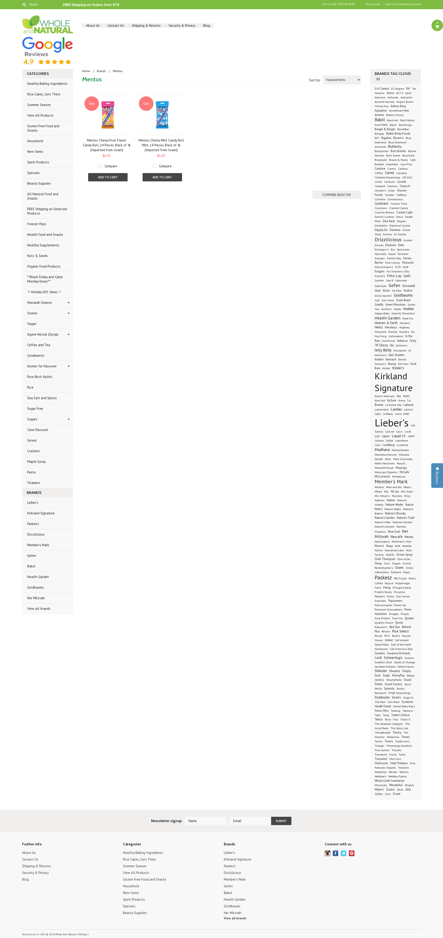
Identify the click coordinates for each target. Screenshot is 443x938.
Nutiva (379, 550)
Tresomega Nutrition (399, 745)
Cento (378, 181)
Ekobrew (390, 245)
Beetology (405, 125)
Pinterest (352, 853)
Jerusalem (400, 350)
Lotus (389, 440)
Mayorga (401, 467)
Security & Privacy (182, 25)
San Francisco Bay (401, 649)
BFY (377, 138)
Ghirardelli (408, 286)
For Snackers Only (398, 271)
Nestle (409, 537)
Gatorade (401, 280)
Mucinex (397, 496)
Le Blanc (388, 414)
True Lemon (382, 750)
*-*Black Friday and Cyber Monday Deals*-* (45, 279)
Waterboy (381, 772)
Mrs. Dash (407, 491)
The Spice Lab (399, 728)
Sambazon (382, 649)
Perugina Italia (402, 587)
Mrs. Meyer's (382, 496)
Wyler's (379, 789)
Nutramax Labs (394, 550)
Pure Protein (382, 618)
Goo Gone (388, 300)
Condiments (35, 355)
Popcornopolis (384, 605)
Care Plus (406, 164)
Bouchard (408, 155)
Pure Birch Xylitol (39, 377)
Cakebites (392, 164)
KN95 (406, 396)
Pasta (31, 472)
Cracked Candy (398, 208)
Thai (395, 719)
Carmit (389, 173)
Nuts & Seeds (37, 256)
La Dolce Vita (393, 405)
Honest (392, 331)
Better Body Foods (398, 134)
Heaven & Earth (386, 323)
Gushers (386, 309)
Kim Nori (403, 364)
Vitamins (33, 483)
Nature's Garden (385, 517)
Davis (399, 216)
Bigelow (386, 138)
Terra (388, 719)
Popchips (380, 600)
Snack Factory (393, 684)
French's (380, 276)
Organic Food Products (43, 266)
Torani (405, 737)
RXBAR (389, 640)
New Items (35, 151)
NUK (397, 546)
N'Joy (407, 496)
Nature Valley (392, 509)
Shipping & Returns (146, 25)
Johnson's (381, 355)
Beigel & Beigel (385, 129)
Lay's (378, 414)
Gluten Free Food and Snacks (43, 128)
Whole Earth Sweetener (389, 780)
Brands (101, 71)
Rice (30, 387)
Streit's (396, 697)
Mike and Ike (394, 487)
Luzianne (402, 445)
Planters (380, 596)
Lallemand (382, 409)
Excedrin (403, 254)
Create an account (409, 4)
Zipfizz (379, 794)
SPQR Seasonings (399, 693)
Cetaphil (380, 186)
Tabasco (407, 710)
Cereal (32, 440)
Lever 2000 (402, 414)
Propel (405, 614)
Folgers (380, 271)
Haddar (408, 309)
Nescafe (397, 536)
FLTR (398, 267)
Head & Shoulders (403, 313)
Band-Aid (392, 120)
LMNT (411, 436)
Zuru (388, 794)
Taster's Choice (400, 715)
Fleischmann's (384, 267)
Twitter (344, 853)
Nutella (406, 546)
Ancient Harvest (384, 101)
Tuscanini (381, 759)
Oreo (387, 563)
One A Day (403, 559)
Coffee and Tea (38, 345)
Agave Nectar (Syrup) (42, 334)
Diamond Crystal (399, 225)
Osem (399, 567)
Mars (388, 459)
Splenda (389, 688)
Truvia (393, 754)
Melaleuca (398, 476)
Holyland (380, 331)
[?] (378, 79)
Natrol (391, 500)
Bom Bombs (398, 151)
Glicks (386, 290)
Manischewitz (400, 450)
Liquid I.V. (399, 436)
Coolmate (381, 203)
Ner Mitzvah (36, 598)
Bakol (31, 566)
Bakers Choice (395, 115)
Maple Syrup (36, 461)
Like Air (389, 431)
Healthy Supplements (43, 245)
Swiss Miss (382, 711)
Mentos (379, 487)
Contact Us (116, 25)
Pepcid (389, 583)
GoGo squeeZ (383, 295)
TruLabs (396, 750)
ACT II (399, 93)
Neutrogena (382, 541)
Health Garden (38, 577)
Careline (380, 168)
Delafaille (381, 225)
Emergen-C (382, 249)
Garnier (379, 280)
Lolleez (379, 440)
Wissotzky (381, 785)
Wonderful (396, 785)
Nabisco (380, 500)
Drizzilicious (36, 534)
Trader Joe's (402, 741)
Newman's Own (401, 541)
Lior (377, 436)
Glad (377, 290)
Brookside (381, 160)
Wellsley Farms (397, 776)
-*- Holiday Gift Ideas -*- (44, 292)
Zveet (396, 794)
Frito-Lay (394, 275)
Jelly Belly (383, 350)
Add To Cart (108, 177)
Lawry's (408, 409)
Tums (402, 754)
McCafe (404, 472)
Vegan (31, 324)
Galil (407, 276)
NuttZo (390, 554)
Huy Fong (380, 336)
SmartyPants (394, 679)
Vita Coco (395, 759)
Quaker (409, 618)
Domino (395, 230)
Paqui (406, 572)
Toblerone (393, 737)
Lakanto (409, 405)
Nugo (389, 546)
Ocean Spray (404, 554)
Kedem (379, 359)
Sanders (380, 653)
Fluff (405, 267)
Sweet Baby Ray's (404, 706)
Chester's (380, 190)
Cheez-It (405, 186)
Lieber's (32, 502)
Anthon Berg (398, 106)
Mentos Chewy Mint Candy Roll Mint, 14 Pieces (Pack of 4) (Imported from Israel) (161, 145)
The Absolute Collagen (389, 724)
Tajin (378, 715)
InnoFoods (388, 340)
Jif (410, 350)
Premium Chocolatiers (388, 609)
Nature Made (394, 504)
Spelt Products (38, 162)
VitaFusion (381, 763)
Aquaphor (381, 110)
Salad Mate (382, 644)
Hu (413, 331)
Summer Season (39, 105)
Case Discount (37, 430)
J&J (392, 345)
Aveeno (379, 115)
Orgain (396, 563)
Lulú (377, 445)
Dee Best (389, 221)
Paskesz (33, 524)
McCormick (382, 476)
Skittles (379, 679)
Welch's (403, 772)
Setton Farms (406, 666)
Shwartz (394, 671)
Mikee (378, 491)
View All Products (40, 115)
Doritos (387, 234)
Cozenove (381, 208)
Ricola (378, 635)
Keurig (392, 364)
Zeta (408, 789)
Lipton (386, 436)
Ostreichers (382, 572)
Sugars (32, 419)
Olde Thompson (385, 559)
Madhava (382, 449)
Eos (393, 249)
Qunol (399, 622)
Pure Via (397, 618)
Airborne (380, 97)
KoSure (391, 400)
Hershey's (391, 327)
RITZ (387, 635)
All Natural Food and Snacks (42, 196)
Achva (390, 93)
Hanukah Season (39, 302)
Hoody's (404, 331)
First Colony (392, 262)
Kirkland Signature (41, 513)
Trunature (381, 754)
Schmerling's (393, 657)
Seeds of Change (404, 662)
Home (86, 71)
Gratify (379, 305)
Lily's (399, 431)
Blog (206, 25)
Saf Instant (402, 640)
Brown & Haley (398, 160)
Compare (111, 166)
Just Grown (396, 355)
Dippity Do (381, 230)
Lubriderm (401, 440)
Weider (393, 772)
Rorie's (396, 635)
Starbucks (382, 697)
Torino (378, 741)
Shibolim (381, 671)
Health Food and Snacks (45, 234)
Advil (408, 93)
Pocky (390, 596)
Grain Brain (403, 300)
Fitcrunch (408, 263)
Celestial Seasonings (387, 177)
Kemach (391, 359)
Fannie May (394, 258)
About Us (93, 25)
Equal (392, 254)
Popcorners (395, 600)
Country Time (398, 203)
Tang (386, 715)
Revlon (386, 631)
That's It (405, 719)
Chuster (389, 195)
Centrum (389, 181)
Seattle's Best (383, 662)
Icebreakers (396, 336)
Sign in (389, 4)
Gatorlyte (380, 286)
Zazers (390, 789)
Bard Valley (407, 120)
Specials (33, 173)
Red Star (394, 627)
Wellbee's (380, 776)
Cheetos (392, 186)
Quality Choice (384, 622)
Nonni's (379, 546)
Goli (377, 300)
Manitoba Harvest (386, 454)
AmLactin (406, 97)
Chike (391, 190)
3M (408, 88)
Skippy (411, 675)
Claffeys (401, 195)
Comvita (380, 199)
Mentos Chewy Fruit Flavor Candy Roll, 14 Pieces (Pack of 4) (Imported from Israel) (106, 145)
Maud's (401, 463)
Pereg (387, 587)
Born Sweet (393, 155)
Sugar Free (35, 408)
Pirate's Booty (383, 592)
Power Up (400, 605)
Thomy (396, 732)
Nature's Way (383, 522)
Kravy (401, 400)
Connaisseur (395, 199)
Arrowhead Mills (399, 110)
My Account (373, 4)
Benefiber (403, 129)
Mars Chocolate (403, 459)
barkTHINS (382, 125)
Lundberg (388, 445)
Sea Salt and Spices (42, 398)
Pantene (396, 572)
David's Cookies (385, 216)
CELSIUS (407, 177)
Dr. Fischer (400, 234)
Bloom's (398, 138)
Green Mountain (395, 304)
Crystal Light (404, 212)
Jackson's (401, 345)
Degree (401, 221)
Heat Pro (407, 318)
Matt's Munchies (385, 463)
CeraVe (401, 182)
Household (35, 141)
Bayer (393, 125)
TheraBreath (382, 732)
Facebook (335, 853)
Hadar (397, 309)
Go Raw (396, 290)
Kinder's (398, 368)
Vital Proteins (399, 763)
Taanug (395, 710)
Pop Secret (403, 596)
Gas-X (389, 280)
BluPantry (395, 146)
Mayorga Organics (386, 472)
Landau (396, 409)
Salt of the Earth (401, 644)
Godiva (408, 290)
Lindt (408, 431)
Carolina (401, 173)
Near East (394, 531)
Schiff (378, 658)
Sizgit (386, 675)
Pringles (394, 614)
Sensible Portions (385, 666)
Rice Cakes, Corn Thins (43, 94)
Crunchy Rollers (384, 212)
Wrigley (409, 785)
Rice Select (400, 631)
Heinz (379, 327)
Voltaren (403, 767)
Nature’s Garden (385, 526)
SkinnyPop (398, 675)
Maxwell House (384, 467)
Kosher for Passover (42, 366)
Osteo (409, 567)
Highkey (404, 327)
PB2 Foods (400, 578)
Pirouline (399, 592)
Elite (401, 245)
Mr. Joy (395, 491)
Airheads (392, 97)
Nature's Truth (406, 517)
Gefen (31, 555)
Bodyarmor (382, 151)
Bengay (379, 133)
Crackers (33, 451)
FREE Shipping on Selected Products (47, 211)
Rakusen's (381, 627)
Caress (391, 168)
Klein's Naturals (385, 396)
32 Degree (398, 88)
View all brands (39, 608)
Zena (400, 789)
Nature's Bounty (395, 513)
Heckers (405, 323)
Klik (399, 396)
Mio (386, 491)
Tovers (388, 741)
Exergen (380, 258)
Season (409, 658)
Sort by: (315, 80)
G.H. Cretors (382, 88)
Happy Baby (382, 313)
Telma (379, 719)
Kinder (386, 368)
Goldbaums (35, 587)
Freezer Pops (36, 224)
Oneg (378, 563)
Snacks (32, 313)
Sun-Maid (393, 702)
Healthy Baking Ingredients (47, 83)
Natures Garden (402, 522)
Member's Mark (38, 545)
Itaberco (402, 341)
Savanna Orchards (398, 653)
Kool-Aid (380, 400)
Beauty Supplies (39, 183)
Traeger (379, 745)
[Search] (24, 4)
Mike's (407, 487)
